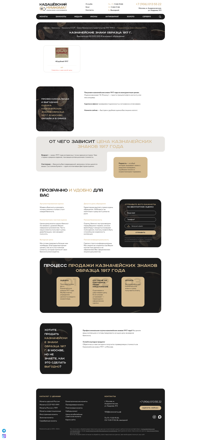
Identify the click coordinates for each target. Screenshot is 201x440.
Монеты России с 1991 (49, 408)
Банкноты (61, 16)
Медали (78, 16)
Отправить (140, 232)
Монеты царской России (50, 401)
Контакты (90, 10)
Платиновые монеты (74, 408)
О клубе (89, 4)
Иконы (93, 16)
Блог (88, 7)
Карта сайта (70, 420)
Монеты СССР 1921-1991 (49, 405)
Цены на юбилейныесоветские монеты (74, 415)
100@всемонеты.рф (112, 412)
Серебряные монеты (48, 421)
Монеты (44, 16)
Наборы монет (71, 411)
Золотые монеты (46, 417)
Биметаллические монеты (76, 401)
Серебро (147, 16)
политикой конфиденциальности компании (101, 431)
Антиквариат (112, 16)
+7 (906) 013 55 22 (148, 4)
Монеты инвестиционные (50, 411)
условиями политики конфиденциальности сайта (138, 240)
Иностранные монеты (49, 414)
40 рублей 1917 (61, 61)
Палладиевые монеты (75, 405)
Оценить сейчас (150, 408)
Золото (130, 16)
